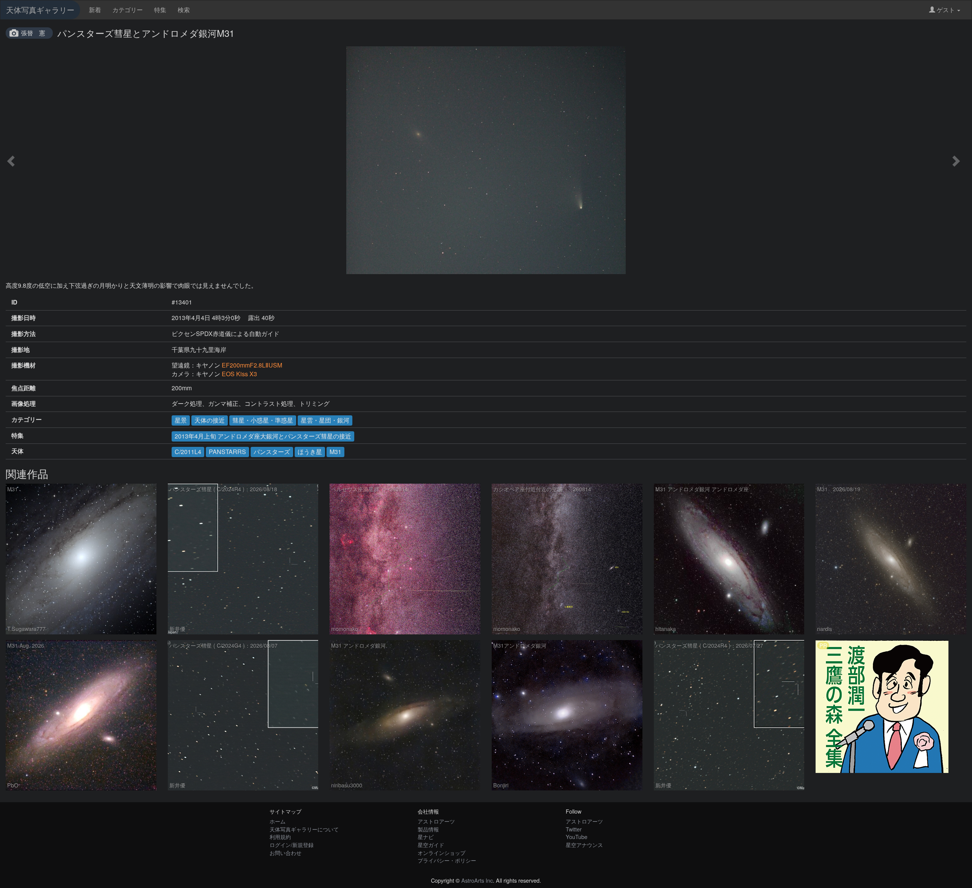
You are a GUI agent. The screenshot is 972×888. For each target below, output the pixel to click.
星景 (181, 420)
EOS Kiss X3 (239, 373)
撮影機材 (23, 365)
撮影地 (20, 349)
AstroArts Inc (477, 880)
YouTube (576, 837)
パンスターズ (272, 451)
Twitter (574, 829)
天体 (17, 451)
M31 (335, 451)
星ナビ (426, 837)
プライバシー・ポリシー (447, 860)
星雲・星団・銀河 (325, 420)
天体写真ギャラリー (40, 9)
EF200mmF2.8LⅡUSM (252, 365)
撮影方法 (23, 334)
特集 (160, 9)
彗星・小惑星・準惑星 (262, 420)
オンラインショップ (441, 852)
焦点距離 (23, 388)
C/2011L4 (188, 451)
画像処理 (23, 403)
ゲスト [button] (945, 9)
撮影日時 (23, 318)
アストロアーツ (436, 821)
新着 (95, 9)
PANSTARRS (227, 451)
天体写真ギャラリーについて (304, 829)
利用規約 (280, 837)
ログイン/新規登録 (292, 845)
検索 (184, 9)
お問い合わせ (285, 852)
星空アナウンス (584, 845)
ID (14, 302)
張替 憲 (33, 32)
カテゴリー (127, 9)
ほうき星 (310, 451)
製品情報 (428, 829)
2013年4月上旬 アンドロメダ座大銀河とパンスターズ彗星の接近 (263, 436)
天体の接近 (209, 420)
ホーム (278, 821)
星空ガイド (431, 845)
